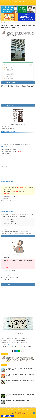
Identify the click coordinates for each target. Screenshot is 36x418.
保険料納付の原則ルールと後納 (10, 70)
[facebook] (6, 36)
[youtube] (7, 36)
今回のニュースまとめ (9, 76)
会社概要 (19, 409)
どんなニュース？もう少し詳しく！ (11, 69)
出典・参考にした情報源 (9, 78)
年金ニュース (8, 409)
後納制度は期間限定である (10, 74)
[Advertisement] (8, 97)
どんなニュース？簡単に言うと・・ (11, 67)
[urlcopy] (23, 351)
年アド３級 (16, 409)
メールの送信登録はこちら (5, 344)
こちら (2, 22)
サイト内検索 (27, 409)
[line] (19, 351)
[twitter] (12, 351)
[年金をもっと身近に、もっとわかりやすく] (18, 3)
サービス (12, 409)
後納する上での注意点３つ (10, 73)
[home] (8, 361)
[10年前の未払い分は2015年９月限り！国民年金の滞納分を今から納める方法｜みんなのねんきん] (17, 351)
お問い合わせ (23, 409)
